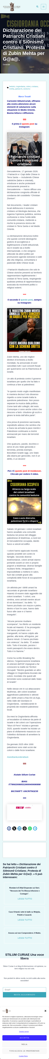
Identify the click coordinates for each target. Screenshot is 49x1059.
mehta (11, 89)
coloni (28, 86)
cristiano (34, 86)
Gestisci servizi (24, 1031)
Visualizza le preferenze (24, 1051)
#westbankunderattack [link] (17, 757)
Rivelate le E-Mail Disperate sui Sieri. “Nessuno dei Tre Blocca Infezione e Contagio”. (24, 891)
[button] (45, 1011)
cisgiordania (20, 86)
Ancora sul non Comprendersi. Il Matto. (24, 933)
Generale (6, 65)
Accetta (24, 1038)
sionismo (26, 89)
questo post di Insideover (28, 471)
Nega (24, 1044)
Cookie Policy (23, 1056)
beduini (12, 86)
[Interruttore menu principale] (43, 6)
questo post (28, 124)
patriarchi (18, 89)
